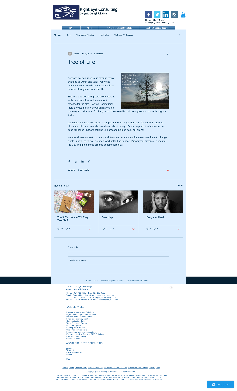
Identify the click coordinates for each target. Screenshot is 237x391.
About (63, 348)
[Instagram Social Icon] (174, 14)
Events (64, 354)
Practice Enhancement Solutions (90, 317)
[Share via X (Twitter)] (75, 161)
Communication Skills (70, 321)
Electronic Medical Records (115, 368)
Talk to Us (65, 350)
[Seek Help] (118, 201)
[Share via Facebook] (69, 161)
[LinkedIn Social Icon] (166, 14)
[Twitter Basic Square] (157, 14)
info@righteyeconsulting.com (101, 295)
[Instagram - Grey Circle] (171, 287)
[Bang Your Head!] (163, 201)
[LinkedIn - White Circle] (167, 287)
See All (180, 185)
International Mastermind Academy (76, 332)
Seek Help (107, 217)
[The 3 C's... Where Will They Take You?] (74, 201)
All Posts (57, 35)
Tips (68, 35)
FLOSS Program (68, 325)
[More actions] (167, 53)
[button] (183, 15)
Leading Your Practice (70, 327)
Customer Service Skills (71, 330)
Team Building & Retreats (72, 323)
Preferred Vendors (69, 352)
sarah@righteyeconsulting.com (102, 297)
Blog (63, 359)
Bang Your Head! (155, 217)
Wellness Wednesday (123, 35)
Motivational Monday (85, 35)
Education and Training (138, 368)
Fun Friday (104, 35)
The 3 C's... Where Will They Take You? (72, 219)
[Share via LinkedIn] (82, 161)
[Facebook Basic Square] (148, 14)
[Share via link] (89, 161)
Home (65, 368)
